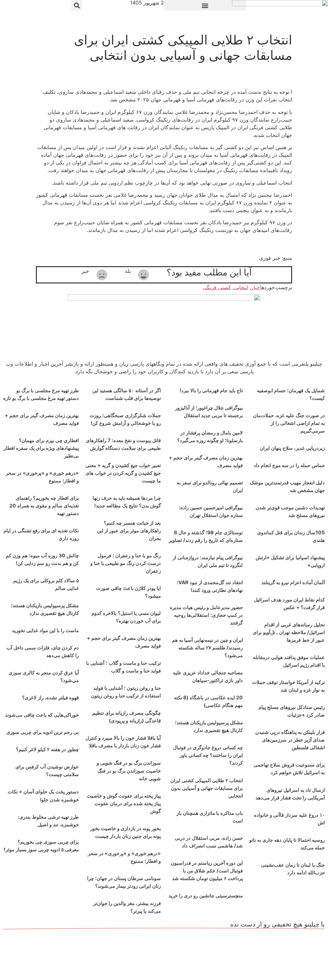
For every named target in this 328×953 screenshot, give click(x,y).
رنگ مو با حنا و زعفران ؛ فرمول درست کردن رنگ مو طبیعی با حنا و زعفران (125, 563)
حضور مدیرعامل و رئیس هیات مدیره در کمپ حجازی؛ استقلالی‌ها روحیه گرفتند (206, 615)
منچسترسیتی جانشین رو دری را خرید (205, 896)
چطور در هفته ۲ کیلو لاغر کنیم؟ (47, 749)
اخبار (256, 287)
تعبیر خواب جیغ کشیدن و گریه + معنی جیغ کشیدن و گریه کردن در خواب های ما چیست (123, 473)
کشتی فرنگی (217, 287)
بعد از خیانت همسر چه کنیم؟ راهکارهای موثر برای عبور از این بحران (129, 530)
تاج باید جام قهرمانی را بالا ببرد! (211, 390)
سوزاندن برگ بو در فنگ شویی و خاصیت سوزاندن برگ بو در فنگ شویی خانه (129, 770)
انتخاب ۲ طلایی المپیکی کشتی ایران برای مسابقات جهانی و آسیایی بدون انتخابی (206, 788)
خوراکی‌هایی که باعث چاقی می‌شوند (42, 715)
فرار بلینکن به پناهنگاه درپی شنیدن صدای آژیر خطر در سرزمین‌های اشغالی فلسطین (290, 739)
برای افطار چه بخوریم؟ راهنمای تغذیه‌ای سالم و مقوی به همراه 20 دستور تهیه (44, 505)
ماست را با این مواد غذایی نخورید (45, 630)
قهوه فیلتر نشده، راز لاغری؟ (50, 698)
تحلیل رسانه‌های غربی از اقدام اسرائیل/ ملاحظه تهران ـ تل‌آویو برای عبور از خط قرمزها (289, 632)
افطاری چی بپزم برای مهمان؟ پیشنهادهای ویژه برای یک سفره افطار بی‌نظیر (41, 448)
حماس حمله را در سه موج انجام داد (289, 465)
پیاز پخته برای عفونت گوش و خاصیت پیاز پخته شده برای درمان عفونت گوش (124, 803)
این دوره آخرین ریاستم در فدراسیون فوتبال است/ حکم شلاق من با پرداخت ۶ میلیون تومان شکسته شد (207, 870)
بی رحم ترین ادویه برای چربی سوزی (42, 732)
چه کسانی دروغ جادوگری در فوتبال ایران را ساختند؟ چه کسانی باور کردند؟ (208, 755)
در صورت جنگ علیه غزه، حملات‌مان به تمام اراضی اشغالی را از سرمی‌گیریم (289, 423)
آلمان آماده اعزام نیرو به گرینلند (293, 582)
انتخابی (241, 287)
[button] (205, 5)
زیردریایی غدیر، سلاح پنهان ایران (292, 448)
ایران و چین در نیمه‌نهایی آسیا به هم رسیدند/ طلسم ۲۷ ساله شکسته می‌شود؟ (207, 647)
